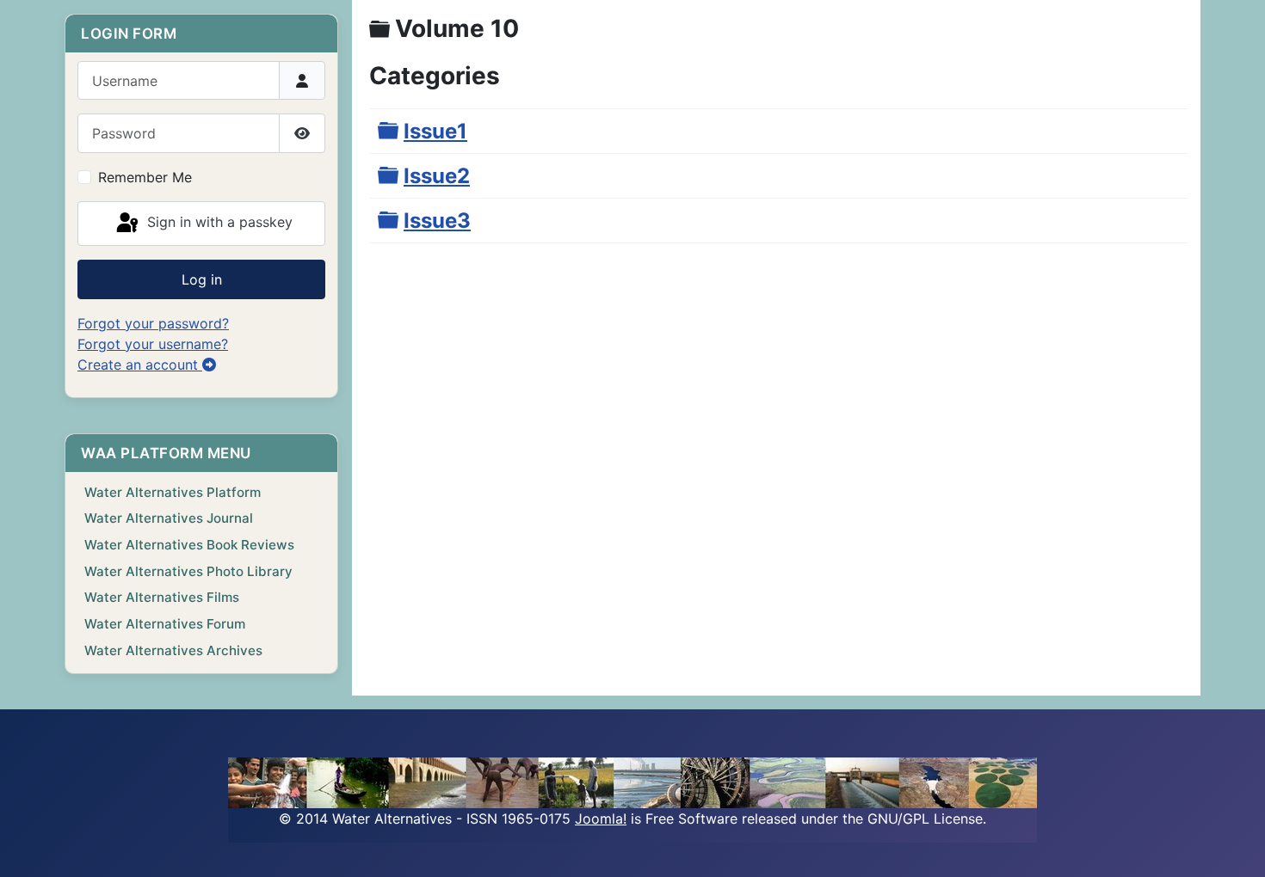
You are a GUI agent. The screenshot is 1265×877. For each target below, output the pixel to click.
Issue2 (437, 175)
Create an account (139, 364)
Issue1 (435, 131)
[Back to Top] (1235, 845)
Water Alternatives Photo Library (188, 571)
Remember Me (145, 177)
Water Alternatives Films (161, 597)
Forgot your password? (153, 323)
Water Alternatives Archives (173, 650)
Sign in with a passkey (218, 221)
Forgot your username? (152, 344)
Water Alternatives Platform (172, 492)
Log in (202, 279)
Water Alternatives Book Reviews (189, 545)
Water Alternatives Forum (164, 624)
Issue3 (437, 220)
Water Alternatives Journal (168, 518)
